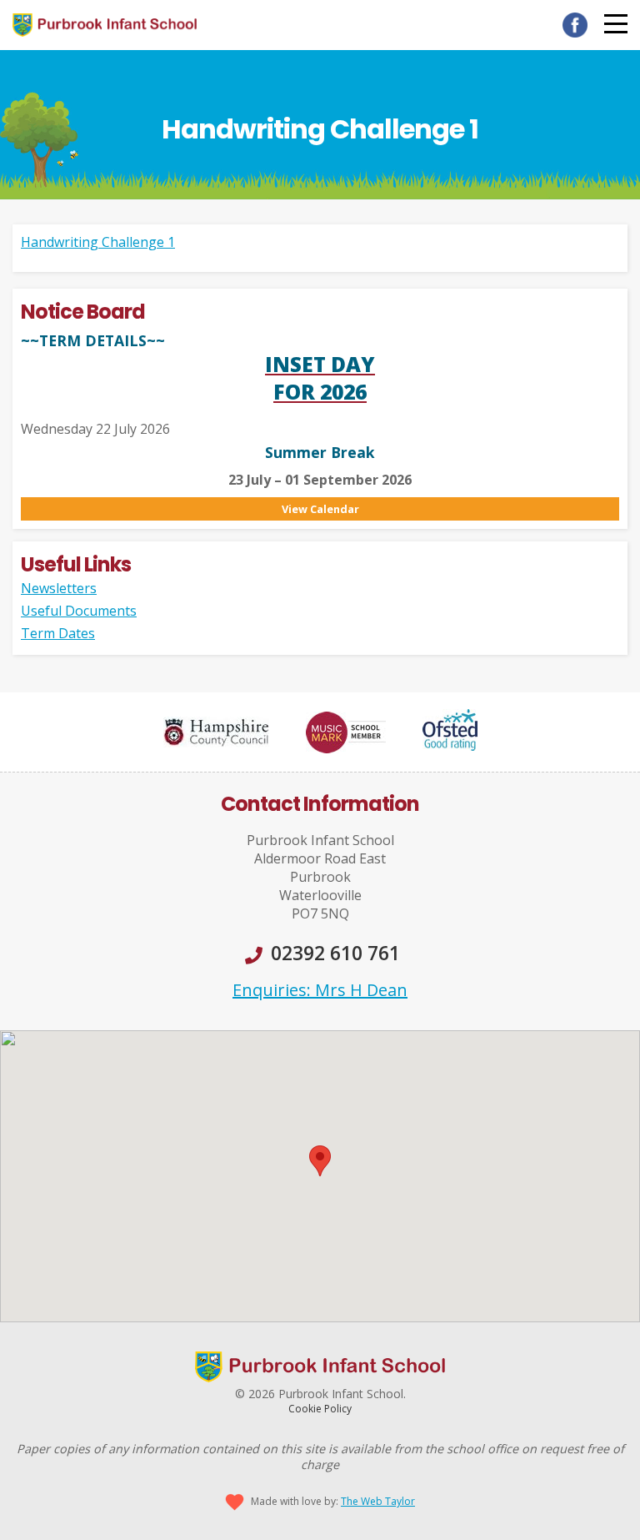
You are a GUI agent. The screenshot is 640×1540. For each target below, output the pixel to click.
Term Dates (58, 633)
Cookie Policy (320, 1409)
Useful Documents (79, 610)
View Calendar (320, 508)
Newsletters (59, 588)
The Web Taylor (378, 1501)
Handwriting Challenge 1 (98, 242)
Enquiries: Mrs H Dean (320, 990)
